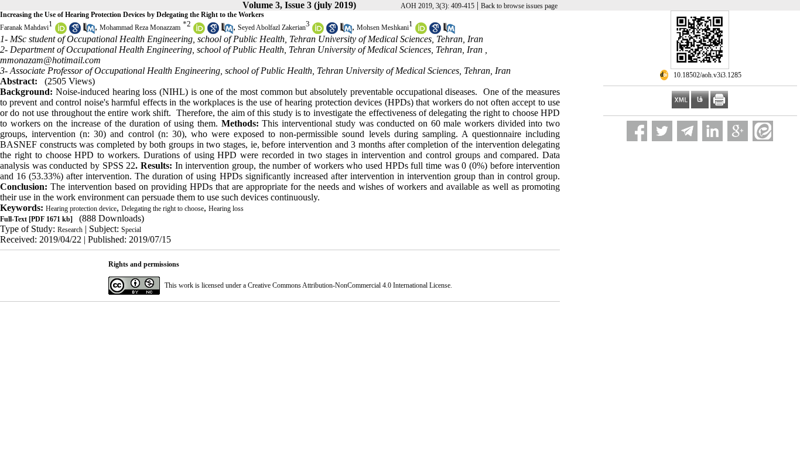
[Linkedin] (712, 131)
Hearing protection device (81, 208)
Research (70, 230)
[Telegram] (687, 131)
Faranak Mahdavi (24, 27)
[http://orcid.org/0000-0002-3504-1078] (199, 32)
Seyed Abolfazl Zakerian (272, 27)
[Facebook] (637, 131)
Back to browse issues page (519, 6)
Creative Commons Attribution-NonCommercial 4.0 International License (349, 285)
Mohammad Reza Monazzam (140, 27)
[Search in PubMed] (89, 32)
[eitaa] (763, 131)
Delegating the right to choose (162, 208)
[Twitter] (662, 131)
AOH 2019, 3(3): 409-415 (437, 6)
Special (131, 230)
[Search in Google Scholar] (75, 32)
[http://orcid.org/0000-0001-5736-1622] (421, 32)
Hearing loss (226, 208)
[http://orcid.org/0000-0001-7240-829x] (61, 32)
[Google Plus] (737, 131)
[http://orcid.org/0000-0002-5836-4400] (318, 32)
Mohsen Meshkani (383, 27)
